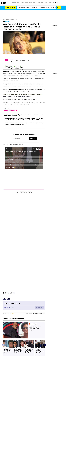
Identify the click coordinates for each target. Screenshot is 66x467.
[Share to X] (12, 66)
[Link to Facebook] (55, 2)
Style (22, 2)
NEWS (18, 2)
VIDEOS (35, 2)
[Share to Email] (21, 66)
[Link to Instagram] (58, 2)
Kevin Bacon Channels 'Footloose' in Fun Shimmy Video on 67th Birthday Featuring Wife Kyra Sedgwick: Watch (24, 123)
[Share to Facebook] (7, 66)
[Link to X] (60, 2)
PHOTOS (30, 2)
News (7, 19)
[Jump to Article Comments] (3, 66)
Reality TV (14, 2)
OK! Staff (12, 59)
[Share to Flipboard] (16, 66)
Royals (26, 2)
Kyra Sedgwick (13, 19)
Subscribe (51, 2)
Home (4, 19)
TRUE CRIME (40, 2)
